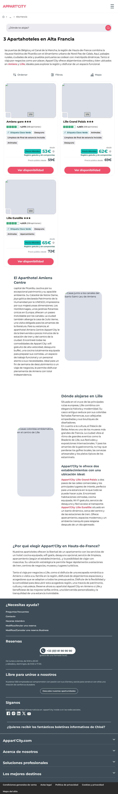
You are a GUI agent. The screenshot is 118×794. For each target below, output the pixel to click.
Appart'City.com (17, 741)
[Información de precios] (53, 151)
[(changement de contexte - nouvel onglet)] (8, 713)
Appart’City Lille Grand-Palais (79, 479)
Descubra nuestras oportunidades (59, 691)
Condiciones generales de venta (20, 784)
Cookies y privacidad (93, 784)
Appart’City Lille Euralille (76, 507)
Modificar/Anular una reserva (21, 625)
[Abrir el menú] (112, 6)
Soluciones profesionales (25, 763)
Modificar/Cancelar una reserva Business (27, 630)
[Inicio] (3, 17)
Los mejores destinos (22, 774)
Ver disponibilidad (31, 170)
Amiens (12, 64)
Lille (22, 64)
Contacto (10, 616)
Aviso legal (46, 784)
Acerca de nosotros (20, 752)
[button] (30, 100)
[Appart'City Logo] (14, 6)
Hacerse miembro (15, 621)
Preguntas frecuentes (17, 611)
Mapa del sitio (10, 791)
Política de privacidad (66, 784)
